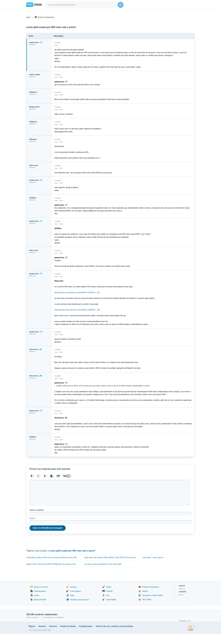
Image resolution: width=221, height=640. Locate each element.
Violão (108, 587)
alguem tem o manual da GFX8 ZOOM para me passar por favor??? (52, 564)
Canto (36, 595)
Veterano (32, 44)
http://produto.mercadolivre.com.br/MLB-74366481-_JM (77, 310)
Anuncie (53, 626)
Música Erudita (40, 600)
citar (56, 45)
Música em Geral (41, 587)
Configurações (85, 626)
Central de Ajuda (68, 626)
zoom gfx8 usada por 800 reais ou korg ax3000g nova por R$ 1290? (52, 557)
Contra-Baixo (75, 591)
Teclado (109, 591)
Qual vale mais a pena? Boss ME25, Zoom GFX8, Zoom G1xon (110, 557)
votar (61, 77)
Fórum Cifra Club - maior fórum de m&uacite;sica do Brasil (34, 4)
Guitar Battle (111, 600)
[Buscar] (121, 5)
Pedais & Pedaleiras (46, 17)
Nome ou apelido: (36, 510)
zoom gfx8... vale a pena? (153, 557)
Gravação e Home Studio (152, 595)
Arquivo (42, 626)
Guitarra (73, 587)
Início (28, 17)
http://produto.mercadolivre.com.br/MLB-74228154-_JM (77, 292)
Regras (32, 626)
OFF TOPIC (147, 600)
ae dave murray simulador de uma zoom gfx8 (102, 564)
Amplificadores (40, 591)
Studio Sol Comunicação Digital (191, 627)
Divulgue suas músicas (79, 600)
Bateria (145, 591)
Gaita (72, 595)
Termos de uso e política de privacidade (114, 626)
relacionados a (65, 550)
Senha (32, 518)
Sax (107, 595)
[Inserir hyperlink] (51, 476)
